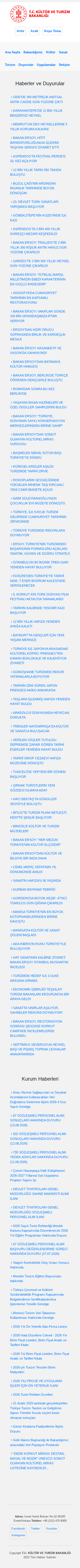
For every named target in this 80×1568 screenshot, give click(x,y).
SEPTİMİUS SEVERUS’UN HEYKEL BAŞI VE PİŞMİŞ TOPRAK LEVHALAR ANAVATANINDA (38, 1049)
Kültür (50, 52)
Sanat (63, 52)
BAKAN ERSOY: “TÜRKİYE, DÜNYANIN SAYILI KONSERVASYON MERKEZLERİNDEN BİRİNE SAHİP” (37, 420)
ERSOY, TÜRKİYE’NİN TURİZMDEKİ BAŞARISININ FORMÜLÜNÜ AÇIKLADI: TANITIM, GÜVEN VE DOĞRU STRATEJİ (40, 548)
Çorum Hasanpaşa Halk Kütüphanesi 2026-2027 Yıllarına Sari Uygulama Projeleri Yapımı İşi (37, 1175)
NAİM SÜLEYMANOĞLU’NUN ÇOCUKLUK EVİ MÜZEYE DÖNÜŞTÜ (37, 501)
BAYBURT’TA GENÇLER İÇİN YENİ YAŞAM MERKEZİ (37, 637)
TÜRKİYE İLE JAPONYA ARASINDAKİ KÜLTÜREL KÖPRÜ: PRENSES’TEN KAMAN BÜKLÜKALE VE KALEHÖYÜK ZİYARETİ (39, 656)
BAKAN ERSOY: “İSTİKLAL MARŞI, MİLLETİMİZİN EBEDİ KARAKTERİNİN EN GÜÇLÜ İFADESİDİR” (38, 279)
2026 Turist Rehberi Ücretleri (32, 1394)
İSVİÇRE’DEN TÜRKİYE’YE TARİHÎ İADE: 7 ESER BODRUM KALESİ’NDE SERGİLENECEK (37, 580)
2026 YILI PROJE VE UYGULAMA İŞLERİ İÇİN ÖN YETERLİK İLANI (36, 1383)
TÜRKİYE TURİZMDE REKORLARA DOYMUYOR (37, 533)
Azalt (34, 31)
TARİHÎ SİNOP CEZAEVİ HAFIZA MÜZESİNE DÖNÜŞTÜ (35, 760)
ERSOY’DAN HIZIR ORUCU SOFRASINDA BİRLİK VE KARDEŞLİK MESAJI (37, 334)
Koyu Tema (52, 31)
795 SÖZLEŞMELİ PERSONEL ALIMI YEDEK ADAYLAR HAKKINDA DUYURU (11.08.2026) (39, 1157)
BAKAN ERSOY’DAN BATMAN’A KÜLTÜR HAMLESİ (35, 364)
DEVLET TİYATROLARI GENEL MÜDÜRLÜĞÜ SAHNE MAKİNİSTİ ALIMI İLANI (39, 1193)
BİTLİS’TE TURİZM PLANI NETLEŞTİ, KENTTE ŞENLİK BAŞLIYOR (38, 815)
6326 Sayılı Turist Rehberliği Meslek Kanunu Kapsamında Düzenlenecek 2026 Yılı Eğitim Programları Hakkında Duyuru (39, 1230)
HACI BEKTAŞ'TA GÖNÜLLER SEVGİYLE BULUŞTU (33, 801)
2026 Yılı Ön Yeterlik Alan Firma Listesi (39, 1326)
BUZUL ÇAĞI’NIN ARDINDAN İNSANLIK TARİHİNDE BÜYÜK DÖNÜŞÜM (33, 188)
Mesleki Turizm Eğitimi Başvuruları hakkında (35, 1278)
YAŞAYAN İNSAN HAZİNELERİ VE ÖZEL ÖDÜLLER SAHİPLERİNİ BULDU (38, 405)
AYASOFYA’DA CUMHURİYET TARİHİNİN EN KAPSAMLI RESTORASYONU (33, 297)
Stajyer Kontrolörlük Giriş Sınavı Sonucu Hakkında (39, 1265)
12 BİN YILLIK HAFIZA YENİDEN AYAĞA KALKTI (35, 624)
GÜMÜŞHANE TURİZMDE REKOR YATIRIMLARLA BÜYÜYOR (37, 674)
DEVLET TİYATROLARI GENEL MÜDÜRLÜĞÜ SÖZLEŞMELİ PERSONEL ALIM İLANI (34, 1212)
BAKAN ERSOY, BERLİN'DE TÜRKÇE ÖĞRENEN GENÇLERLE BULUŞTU (39, 378)
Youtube (51, 1528)
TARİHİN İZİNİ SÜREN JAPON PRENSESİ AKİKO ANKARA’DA (33, 688)
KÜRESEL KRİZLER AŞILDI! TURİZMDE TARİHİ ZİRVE (32, 469)
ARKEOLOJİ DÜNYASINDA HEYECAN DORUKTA (39, 715)
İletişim (64, 65)
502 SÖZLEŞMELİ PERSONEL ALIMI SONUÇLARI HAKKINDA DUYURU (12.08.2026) (38, 1138)
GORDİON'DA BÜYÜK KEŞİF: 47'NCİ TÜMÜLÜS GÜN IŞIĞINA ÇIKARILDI (38, 900)
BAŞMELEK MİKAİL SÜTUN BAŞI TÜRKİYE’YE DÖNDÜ (35, 455)
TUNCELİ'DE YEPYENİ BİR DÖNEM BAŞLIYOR (38, 774)
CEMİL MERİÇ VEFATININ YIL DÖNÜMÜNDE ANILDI (33, 869)
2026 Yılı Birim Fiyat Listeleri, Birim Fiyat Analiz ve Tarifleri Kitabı (39, 1356)
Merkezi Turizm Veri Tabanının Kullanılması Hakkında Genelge (32, 1315)
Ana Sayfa (12, 52)
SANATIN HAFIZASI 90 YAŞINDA (36, 880)
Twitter (35, 1528)
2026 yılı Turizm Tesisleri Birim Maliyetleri (32, 1370)
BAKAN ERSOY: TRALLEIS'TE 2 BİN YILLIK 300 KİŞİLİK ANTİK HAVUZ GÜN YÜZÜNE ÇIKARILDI (38, 247)
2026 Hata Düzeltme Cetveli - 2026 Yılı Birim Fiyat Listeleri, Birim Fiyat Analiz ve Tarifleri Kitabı (38, 1340)
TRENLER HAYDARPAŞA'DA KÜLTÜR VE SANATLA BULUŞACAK (39, 729)
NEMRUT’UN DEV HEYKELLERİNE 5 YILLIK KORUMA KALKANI (38, 126)
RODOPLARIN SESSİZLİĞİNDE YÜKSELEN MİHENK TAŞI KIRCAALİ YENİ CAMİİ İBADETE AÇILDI (37, 484)
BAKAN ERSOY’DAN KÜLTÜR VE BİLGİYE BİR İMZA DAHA (36, 856)
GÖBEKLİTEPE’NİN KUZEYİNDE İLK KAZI (38, 218)
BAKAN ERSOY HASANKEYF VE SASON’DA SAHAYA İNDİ (35, 350)
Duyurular (26, 65)
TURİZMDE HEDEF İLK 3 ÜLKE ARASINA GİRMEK (34, 978)
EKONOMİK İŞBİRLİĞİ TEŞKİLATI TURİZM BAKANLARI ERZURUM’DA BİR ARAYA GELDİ (39, 994)
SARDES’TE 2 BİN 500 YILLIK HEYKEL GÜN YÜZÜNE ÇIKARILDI (39, 263)
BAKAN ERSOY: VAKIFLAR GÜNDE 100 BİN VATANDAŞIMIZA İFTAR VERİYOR (37, 316)
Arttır (21, 31)
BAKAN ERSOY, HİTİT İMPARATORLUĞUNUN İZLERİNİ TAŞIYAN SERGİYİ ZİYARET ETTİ (34, 142)
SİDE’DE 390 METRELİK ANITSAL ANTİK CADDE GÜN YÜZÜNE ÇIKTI (36, 99)
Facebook (18, 1528)
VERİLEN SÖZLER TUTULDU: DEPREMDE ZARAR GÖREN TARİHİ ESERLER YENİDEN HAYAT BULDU (37, 744)
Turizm (10, 65)
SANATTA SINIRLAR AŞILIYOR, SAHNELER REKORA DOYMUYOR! (36, 1010)
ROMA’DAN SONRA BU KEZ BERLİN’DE (32, 391)
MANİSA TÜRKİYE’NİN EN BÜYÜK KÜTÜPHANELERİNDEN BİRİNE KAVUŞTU (36, 916)
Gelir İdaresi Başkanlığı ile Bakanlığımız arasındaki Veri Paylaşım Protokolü (39, 1442)
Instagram (18, 1535)
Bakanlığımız (33, 52)
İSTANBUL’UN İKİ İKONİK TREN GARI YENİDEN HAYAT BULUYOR (39, 564)
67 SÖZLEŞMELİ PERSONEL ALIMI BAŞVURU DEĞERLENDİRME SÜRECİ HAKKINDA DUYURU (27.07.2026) (39, 1248)
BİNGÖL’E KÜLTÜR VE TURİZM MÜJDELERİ (34, 828)
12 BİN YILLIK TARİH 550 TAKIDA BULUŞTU (35, 172)
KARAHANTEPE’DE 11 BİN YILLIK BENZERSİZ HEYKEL (36, 113)
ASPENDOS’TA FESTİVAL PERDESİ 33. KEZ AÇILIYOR (37, 158)
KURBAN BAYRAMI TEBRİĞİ (33, 889)
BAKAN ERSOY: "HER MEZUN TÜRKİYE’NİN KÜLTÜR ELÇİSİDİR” (35, 842)
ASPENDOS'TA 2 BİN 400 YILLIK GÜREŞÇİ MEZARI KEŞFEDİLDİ (35, 231)
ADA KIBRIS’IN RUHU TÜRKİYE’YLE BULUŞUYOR (38, 946)
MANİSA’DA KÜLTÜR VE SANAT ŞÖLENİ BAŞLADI (35, 932)
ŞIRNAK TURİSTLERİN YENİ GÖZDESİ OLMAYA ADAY (32, 788)
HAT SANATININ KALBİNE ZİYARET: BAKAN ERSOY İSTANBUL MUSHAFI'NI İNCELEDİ (39, 962)
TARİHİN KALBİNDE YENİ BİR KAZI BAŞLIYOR (37, 610)
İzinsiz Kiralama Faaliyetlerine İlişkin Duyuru (36, 1429)
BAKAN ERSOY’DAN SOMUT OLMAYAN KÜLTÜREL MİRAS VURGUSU (33, 439)
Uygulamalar (46, 65)
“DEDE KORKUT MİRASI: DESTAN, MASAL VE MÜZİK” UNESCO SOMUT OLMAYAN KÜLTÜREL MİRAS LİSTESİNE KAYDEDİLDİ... (37, 1461)
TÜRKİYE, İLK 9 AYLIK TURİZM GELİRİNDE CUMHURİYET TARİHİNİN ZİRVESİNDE (38, 516)
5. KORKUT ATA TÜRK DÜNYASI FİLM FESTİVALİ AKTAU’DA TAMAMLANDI (39, 597)
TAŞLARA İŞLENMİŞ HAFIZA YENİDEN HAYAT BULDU (40, 701)
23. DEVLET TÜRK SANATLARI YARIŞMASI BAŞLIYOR (34, 204)
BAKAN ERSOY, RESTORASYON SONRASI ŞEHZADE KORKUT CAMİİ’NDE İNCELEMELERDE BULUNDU (36, 1029)
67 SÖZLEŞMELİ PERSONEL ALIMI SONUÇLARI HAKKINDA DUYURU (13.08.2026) (37, 1120)
